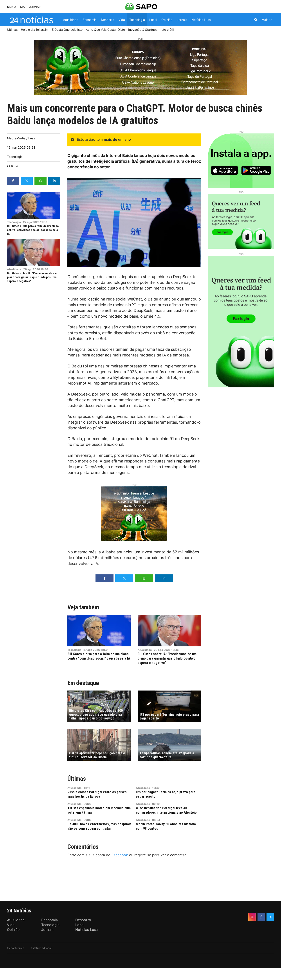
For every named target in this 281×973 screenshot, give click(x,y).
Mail (23, 6)
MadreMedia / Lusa (21, 138)
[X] (270, 917)
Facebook (120, 855)
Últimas (76, 778)
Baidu (10, 165)
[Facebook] (261, 917)
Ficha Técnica (15, 948)
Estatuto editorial (41, 948)
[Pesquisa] (255, 19)
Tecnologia (15, 156)
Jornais (35, 6)
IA (17, 165)
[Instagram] (252, 917)
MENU (11, 6)
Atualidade (14, 269)
